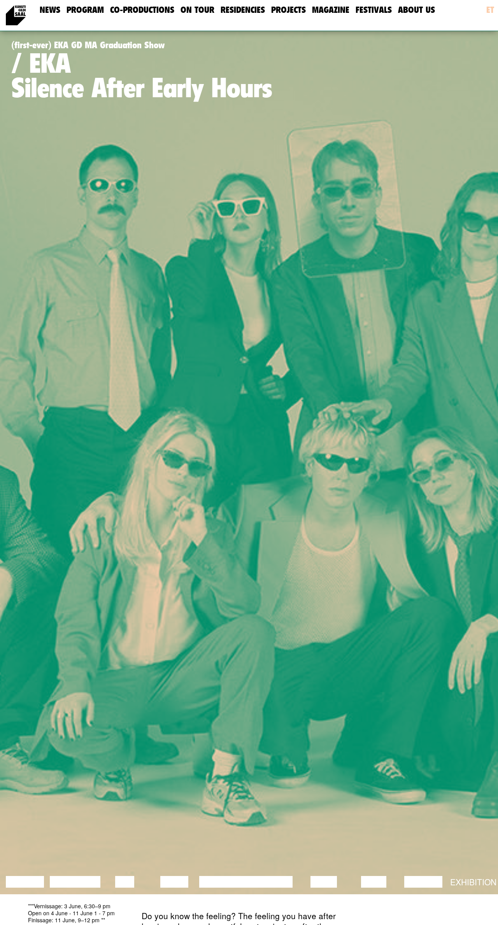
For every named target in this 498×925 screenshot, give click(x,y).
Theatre (274, 882)
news (50, 9)
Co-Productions (142, 9)
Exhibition (473, 882)
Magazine (330, 9)
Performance (231, 882)
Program (85, 9)
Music (323, 882)
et (490, 9)
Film (124, 882)
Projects (288, 9)
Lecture (25, 882)
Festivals (374, 9)
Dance (174, 882)
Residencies (243, 9)
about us (416, 9)
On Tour (197, 9)
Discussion (75, 882)
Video (373, 882)
